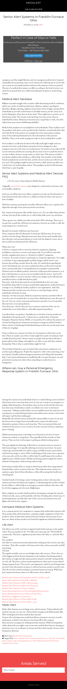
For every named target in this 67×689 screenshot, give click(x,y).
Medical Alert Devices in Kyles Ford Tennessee (20, 586)
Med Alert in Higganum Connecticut (16, 596)
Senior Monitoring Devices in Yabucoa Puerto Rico (22, 594)
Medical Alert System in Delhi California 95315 (20, 583)
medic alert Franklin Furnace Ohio (24, 641)
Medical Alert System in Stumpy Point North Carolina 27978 (25, 577)
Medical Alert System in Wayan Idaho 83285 (19, 599)
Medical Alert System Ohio (22, 636)
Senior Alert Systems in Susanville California (19, 580)
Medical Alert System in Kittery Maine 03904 (19, 602)
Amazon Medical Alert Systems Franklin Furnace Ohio (33, 638)
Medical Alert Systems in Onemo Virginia (18, 588)
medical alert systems (19, 186)
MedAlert (33, 2)
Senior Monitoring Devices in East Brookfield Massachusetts (25, 591)
